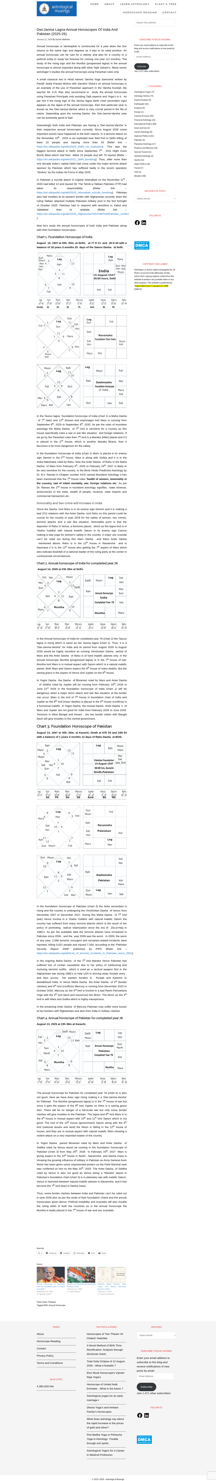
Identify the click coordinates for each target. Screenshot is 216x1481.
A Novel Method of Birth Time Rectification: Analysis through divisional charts (105, 1349)
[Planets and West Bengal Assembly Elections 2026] (81, 1275)
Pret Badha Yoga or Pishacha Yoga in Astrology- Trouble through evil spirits (104, 1439)
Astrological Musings (57, 8)
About (40, 1333)
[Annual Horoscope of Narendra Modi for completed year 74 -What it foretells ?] (51, 1275)
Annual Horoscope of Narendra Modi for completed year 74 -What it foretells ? (51, 1286)
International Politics (143, 124)
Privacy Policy (45, 1355)
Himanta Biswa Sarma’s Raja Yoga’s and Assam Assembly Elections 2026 (112, 1286)
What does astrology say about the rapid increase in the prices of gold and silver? (105, 1423)
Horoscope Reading (48, 1341)
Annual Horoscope (57, 1305)
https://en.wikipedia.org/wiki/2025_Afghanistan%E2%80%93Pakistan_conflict (83, 213)
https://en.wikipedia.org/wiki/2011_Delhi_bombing (66, 159)
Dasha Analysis (141, 100)
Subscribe (141, 66)
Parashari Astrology (143, 144)
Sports (137, 160)
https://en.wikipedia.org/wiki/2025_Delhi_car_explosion (69, 146)
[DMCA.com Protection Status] (141, 249)
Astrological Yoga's (142, 92)
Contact (41, 1348)
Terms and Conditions (50, 1362)
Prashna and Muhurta (143, 148)
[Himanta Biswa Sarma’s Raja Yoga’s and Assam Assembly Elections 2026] (112, 1275)
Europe (137, 112)
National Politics (141, 136)
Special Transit (141, 152)
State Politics (140, 164)
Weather (138, 176)
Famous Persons (141, 116)
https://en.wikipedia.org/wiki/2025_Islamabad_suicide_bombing (74, 192)
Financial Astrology (142, 120)
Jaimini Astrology (141, 132)
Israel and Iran (140, 128)
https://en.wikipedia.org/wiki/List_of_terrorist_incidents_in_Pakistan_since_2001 (84, 953)
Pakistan (52, 1302)
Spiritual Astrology (142, 156)
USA (136, 172)
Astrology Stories (141, 96)
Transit (137, 168)
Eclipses (138, 108)
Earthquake (139, 104)
